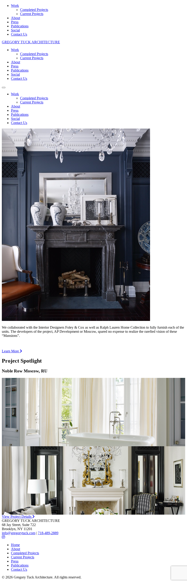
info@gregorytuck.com (18, 533)
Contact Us (19, 34)
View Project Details (17, 517)
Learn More (11, 351)
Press (14, 22)
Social (15, 30)
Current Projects (31, 14)
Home (15, 545)
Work (15, 6)
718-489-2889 (48, 533)
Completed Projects (34, 10)
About (15, 18)
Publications (20, 26)
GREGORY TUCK (31, 42)
